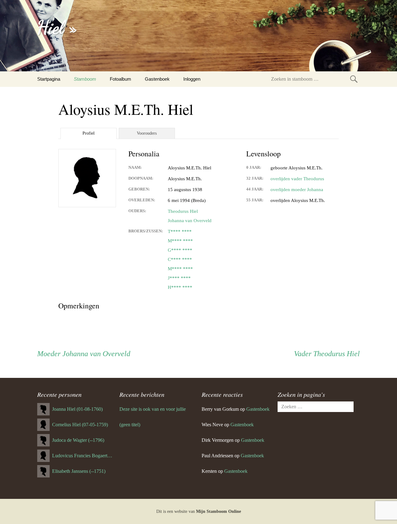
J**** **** (179, 277)
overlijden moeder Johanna (296, 189)
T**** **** (180, 231)
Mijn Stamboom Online (218, 511)
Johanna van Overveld (190, 220)
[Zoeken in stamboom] (354, 79)
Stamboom (85, 79)
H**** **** (180, 287)
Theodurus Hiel (183, 211)
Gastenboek (157, 79)
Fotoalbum (120, 79)
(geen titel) (129, 424)
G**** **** (180, 250)
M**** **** (180, 240)
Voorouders (147, 133)
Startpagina (48, 79)
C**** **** (180, 259)
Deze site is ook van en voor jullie (152, 409)
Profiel (89, 133)
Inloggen (191, 79)
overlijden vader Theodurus (297, 178)
